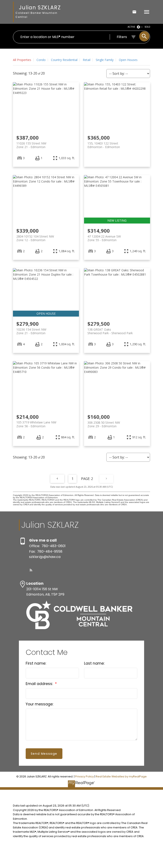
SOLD (147, 26)
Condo (41, 60)
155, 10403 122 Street (103, 145)
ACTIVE (131, 26)
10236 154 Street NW (31, 331)
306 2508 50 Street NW (103, 424)
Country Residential (64, 60)
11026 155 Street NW (31, 145)
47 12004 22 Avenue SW (104, 238)
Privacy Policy (84, 776)
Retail (86, 60)
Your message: (39, 704)
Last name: (94, 663)
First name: (36, 663)
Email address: (40, 683)
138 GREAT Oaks (110, 331)
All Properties (22, 60)
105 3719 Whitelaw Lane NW (36, 424)
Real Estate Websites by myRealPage (121, 776)
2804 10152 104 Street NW (35, 238)
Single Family (105, 60)
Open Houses (128, 60)
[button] (31, 570)
